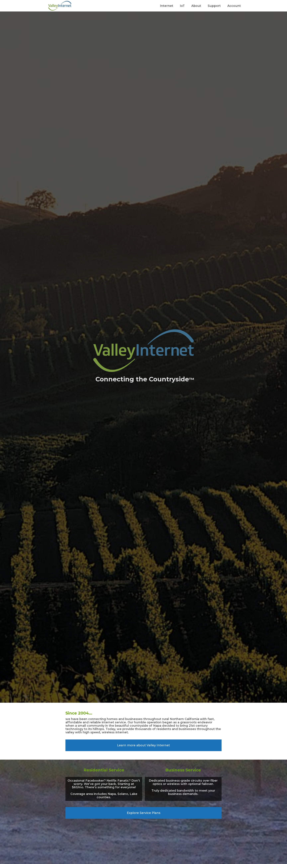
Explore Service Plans (143, 813)
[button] (167, 5)
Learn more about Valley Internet (143, 745)
